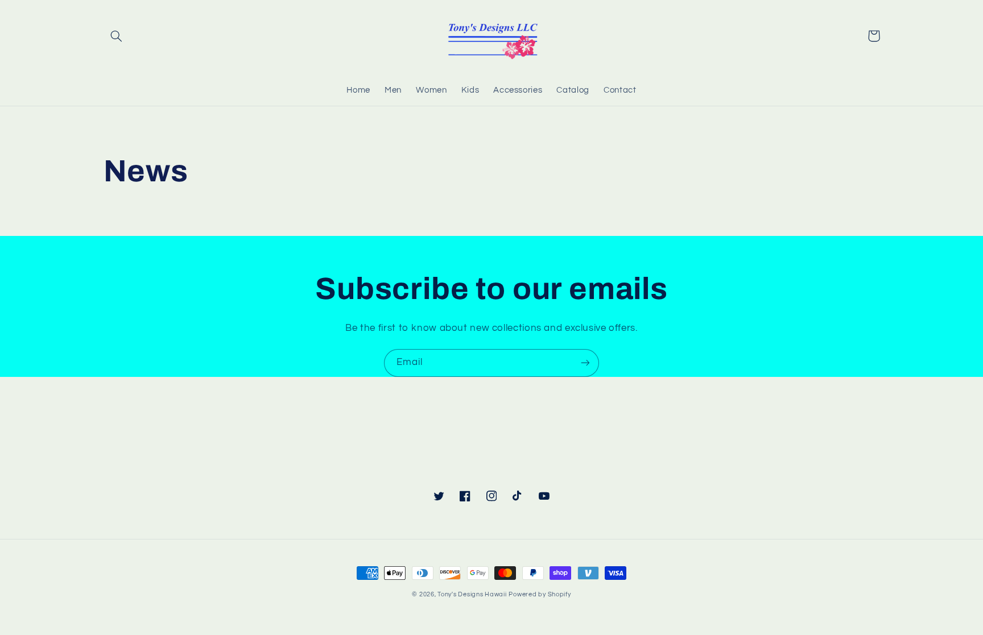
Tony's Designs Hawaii (471, 594)
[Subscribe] (585, 363)
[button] (117, 36)
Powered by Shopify (540, 594)
